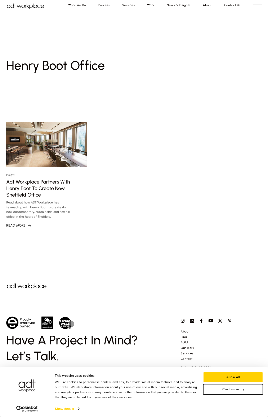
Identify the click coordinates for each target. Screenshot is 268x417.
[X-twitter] (220, 321)
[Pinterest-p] (229, 321)
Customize (230, 389)
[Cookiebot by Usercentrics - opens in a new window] (27, 409)
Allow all (233, 377)
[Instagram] (182, 321)
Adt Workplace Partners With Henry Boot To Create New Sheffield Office (38, 188)
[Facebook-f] (201, 321)
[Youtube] (210, 321)
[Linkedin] (192, 321)
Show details (64, 408)
